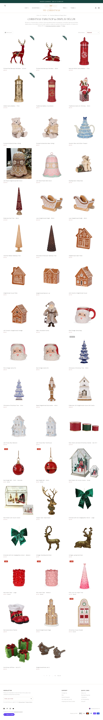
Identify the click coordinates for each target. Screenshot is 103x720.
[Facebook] (4, 709)
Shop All (83, 701)
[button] (98, 7)
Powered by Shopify (18, 711)
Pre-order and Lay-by (67, 699)
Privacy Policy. (29, 702)
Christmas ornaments (51, 25)
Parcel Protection (66, 697)
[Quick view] (31, 64)
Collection (44, 15)
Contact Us (64, 693)
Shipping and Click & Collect (68, 701)
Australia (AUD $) (94, 708)
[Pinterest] (7, 709)
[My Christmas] (51, 8)
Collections (84, 697)
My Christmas (10, 711)
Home (38, 15)
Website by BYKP (73, 713)
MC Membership (85, 699)
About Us (83, 693)
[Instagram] (10, 709)
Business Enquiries (85, 695)
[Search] (5, 5)
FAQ (63, 695)
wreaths (58, 25)
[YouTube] (13, 709)
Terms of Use (22, 702)
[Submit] (31, 698)
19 (55, 675)
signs (64, 25)
